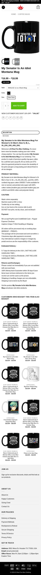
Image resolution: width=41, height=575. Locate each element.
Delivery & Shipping (8, 518)
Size (2, 97)
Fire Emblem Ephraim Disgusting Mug (10, 420)
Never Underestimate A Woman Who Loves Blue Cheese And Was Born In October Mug (30, 422)
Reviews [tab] (6, 136)
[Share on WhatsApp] (3, 117)
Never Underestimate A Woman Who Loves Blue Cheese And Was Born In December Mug (10, 389)
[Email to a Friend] (14, 117)
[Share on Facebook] (7, 117)
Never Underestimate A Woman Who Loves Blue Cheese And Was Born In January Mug (30, 326)
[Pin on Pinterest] (17, 117)
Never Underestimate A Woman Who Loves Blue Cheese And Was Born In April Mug (10, 455)
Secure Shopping (7, 530)
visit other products (20, 288)
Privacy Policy (6, 537)
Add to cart (19, 106)
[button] (3, 7)
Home (13, 14)
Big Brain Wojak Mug (30, 386)
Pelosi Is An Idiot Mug (30, 453)
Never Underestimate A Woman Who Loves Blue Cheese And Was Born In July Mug (10, 326)
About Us (4, 495)
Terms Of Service (7, 533)
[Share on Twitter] (10, 117)
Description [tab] (7, 132)
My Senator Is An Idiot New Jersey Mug (30, 357)
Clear (38, 84)
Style (3, 87)
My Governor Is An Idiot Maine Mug (10, 357)
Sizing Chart (5, 502)
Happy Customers (7, 499)
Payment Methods (7, 522)
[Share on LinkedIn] (21, 117)
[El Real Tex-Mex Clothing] (20, 7)
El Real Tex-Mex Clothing (23, 572)
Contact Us (5, 506)
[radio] (8, 93)
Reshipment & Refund (9, 526)
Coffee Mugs (24, 14)
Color (3, 93)
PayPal (12, 219)
